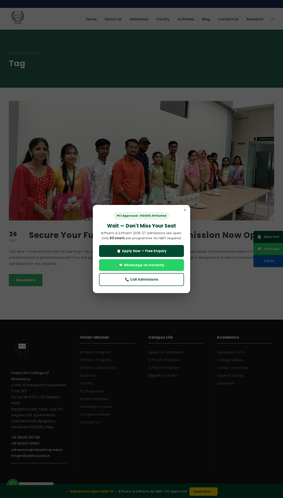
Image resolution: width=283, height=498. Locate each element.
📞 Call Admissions (141, 279)
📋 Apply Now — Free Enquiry (141, 251)
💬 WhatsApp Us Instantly (141, 265)
